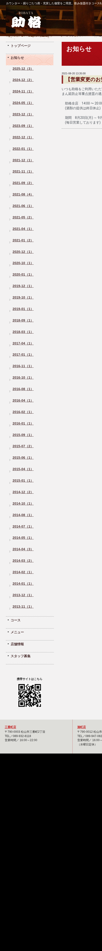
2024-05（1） (23, 103)
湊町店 (81, 726)
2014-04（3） (23, 549)
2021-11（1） (23, 171)
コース (16, 620)
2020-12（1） (23, 252)
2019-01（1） (23, 309)
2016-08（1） (23, 389)
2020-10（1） (23, 263)
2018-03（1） (23, 332)
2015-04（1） (23, 469)
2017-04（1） (23, 343)
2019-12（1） (23, 286)
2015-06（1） (23, 457)
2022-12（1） (23, 137)
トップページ (21, 46)
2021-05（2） (23, 217)
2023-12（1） (23, 114)
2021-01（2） (23, 240)
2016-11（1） (23, 366)
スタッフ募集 (21, 656)
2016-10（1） (23, 377)
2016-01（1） (23, 423)
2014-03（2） (23, 561)
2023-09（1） (23, 126)
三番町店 (10, 726)
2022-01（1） (23, 149)
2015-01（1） (23, 480)
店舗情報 (17, 644)
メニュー (17, 632)
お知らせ (17, 58)
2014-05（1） (23, 538)
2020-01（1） (23, 274)
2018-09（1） (23, 320)
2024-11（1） (23, 91)
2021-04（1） (23, 229)
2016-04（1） (23, 400)
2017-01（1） (23, 354)
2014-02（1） (23, 572)
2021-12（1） (23, 160)
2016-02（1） (23, 412)
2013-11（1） (23, 606)
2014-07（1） (23, 526)
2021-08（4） (23, 194)
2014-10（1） (23, 503)
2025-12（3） (23, 69)
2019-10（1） (23, 297)
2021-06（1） (23, 206)
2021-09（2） (23, 183)
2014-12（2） (23, 492)
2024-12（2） (23, 80)
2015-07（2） (23, 446)
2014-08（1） (23, 515)
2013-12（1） (23, 595)
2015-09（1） (23, 435)
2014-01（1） (23, 583)
